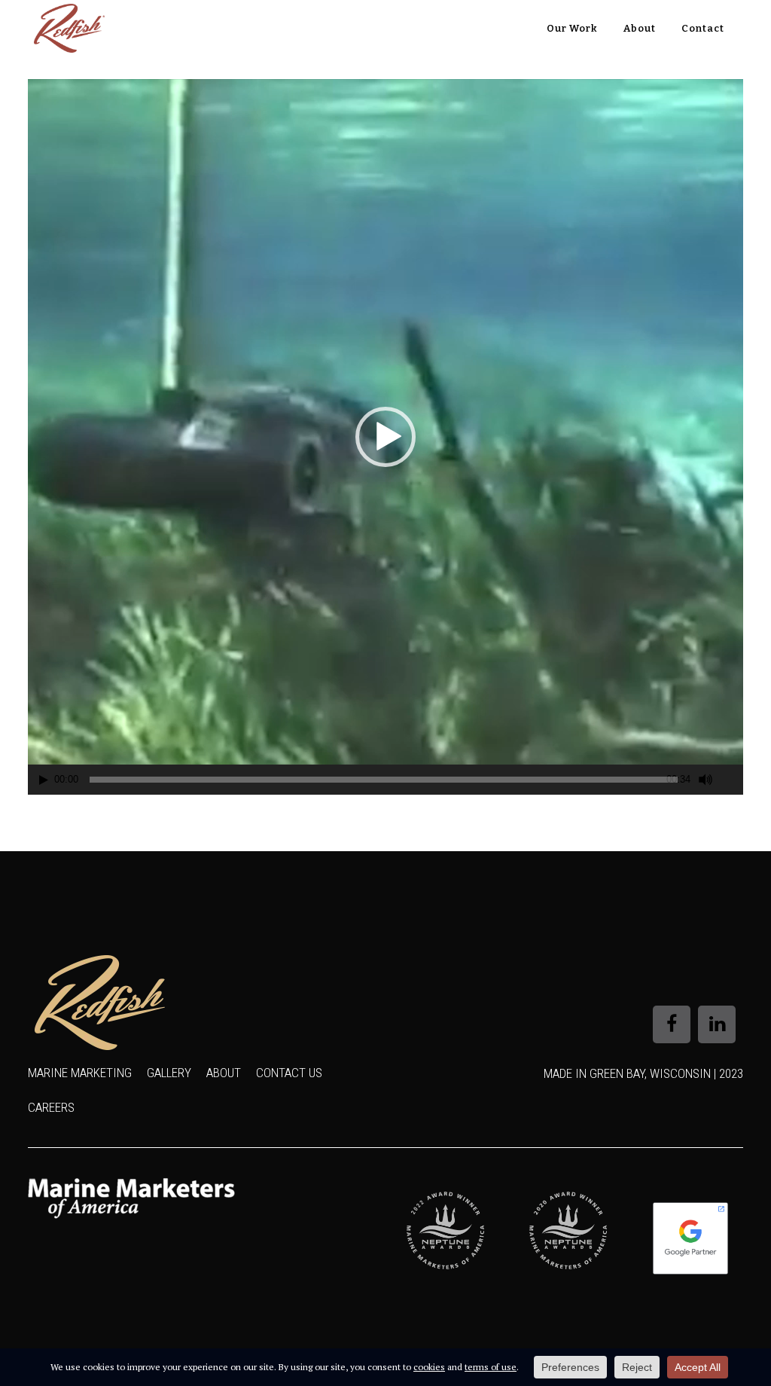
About (223, 1072)
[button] (385, 437)
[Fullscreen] (732, 780)
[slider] (384, 780)
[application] (385, 437)
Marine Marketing (80, 1072)
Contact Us (289, 1072)
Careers (51, 1107)
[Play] (43, 780)
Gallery (169, 1072)
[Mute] (705, 780)
